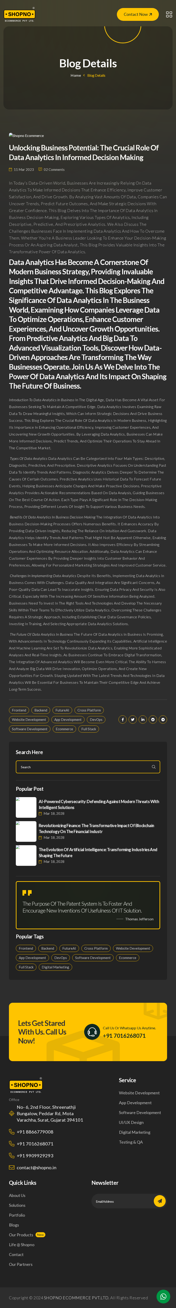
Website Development (29, 719)
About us (17, 1195)
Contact (16, 1254)
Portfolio (17, 1215)
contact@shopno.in (36, 1167)
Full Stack (88, 729)
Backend (40, 710)
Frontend (19, 710)
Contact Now (136, 14)
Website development (139, 1092)
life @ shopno (21, 1244)
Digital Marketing (55, 967)
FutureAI (62, 710)
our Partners (21, 1264)
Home (76, 75)
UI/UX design (131, 1122)
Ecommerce (64, 729)
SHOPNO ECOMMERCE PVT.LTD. (77, 1297)
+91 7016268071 (124, 1035)
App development (135, 1102)
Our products (21, 1234)
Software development (140, 1112)
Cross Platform (89, 710)
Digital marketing (134, 1132)
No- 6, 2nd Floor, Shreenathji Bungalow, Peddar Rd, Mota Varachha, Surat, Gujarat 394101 (50, 1113)
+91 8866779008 (35, 1131)
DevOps (96, 719)
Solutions (17, 1205)
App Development (68, 719)
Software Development (29, 729)
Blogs (14, 1224)
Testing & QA (131, 1141)
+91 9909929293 (35, 1155)
